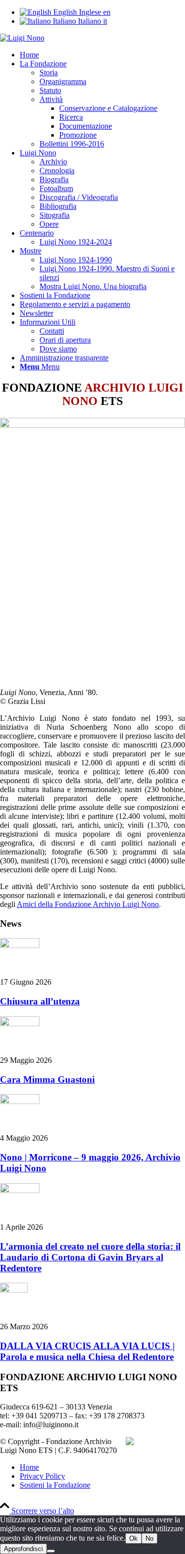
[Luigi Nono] (22, 38)
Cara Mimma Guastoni (47, 1079)
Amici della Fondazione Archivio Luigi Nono (88, 904)
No (149, 1538)
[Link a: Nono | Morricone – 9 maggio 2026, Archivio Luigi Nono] (19, 1101)
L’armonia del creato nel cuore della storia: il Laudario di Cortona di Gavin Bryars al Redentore (90, 1257)
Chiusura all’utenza (40, 1001)
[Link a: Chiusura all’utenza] (19, 945)
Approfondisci (23, 1549)
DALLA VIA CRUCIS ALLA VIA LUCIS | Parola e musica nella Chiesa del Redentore (87, 1351)
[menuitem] (102, 54)
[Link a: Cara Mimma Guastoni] (19, 1023)
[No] (51, 1551)
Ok (133, 1538)
